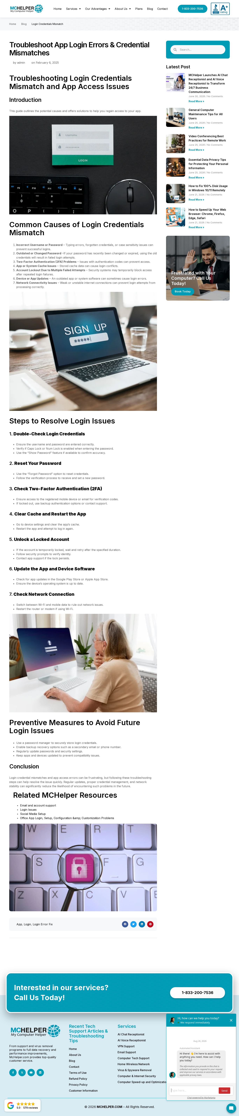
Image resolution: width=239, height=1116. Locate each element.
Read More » (196, 101)
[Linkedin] (40, 1072)
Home (58, 9)
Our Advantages (96, 9)
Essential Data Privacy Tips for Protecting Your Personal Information (208, 164)
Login (27, 924)
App (19, 924)
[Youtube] (31, 1072)
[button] (125, 924)
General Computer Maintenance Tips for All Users (206, 114)
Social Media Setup (33, 814)
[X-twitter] (22, 1072)
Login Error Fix (43, 924)
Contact (162, 9)
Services (71, 9)
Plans (139, 9)
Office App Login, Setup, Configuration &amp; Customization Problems (67, 818)
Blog (150, 9)
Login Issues (28, 809)
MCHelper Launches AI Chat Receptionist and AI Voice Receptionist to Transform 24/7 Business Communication (208, 83)
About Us (121, 9)
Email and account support (38, 805)
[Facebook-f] (13, 1072)
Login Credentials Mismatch (47, 23)
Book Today (183, 291)
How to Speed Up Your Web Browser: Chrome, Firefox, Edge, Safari (207, 214)
